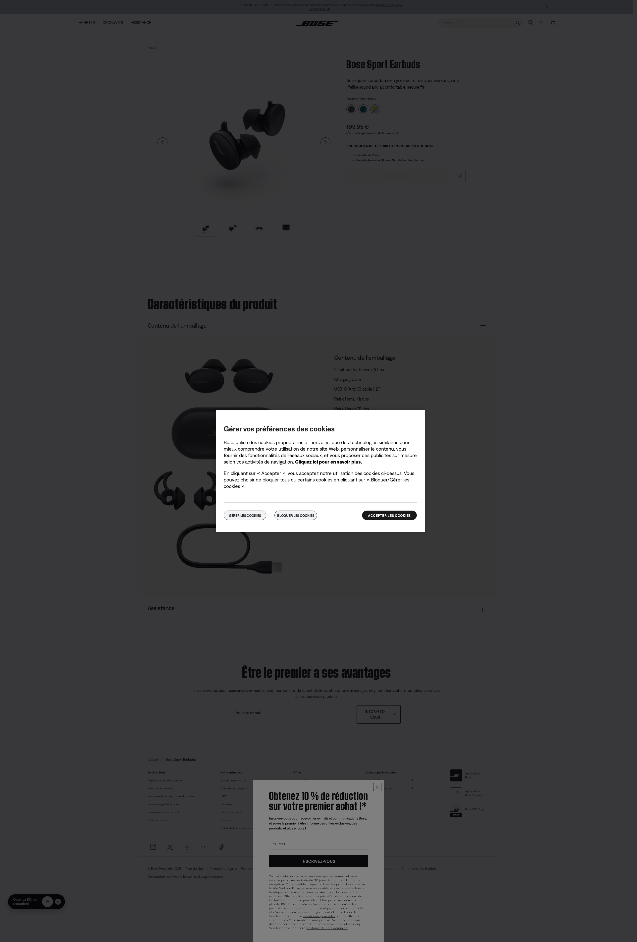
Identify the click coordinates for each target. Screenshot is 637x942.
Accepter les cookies (389, 516)
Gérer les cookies (245, 516)
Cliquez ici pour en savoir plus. (328, 462)
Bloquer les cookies (295, 516)
